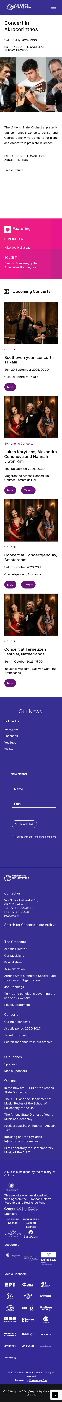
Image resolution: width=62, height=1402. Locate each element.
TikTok (9, 749)
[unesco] (49, 1258)
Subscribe (24, 824)
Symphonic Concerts (18, 443)
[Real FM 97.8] (10, 1334)
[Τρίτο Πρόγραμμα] (10, 1296)
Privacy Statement (17, 1004)
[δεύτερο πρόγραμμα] (46, 1285)
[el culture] (46, 1320)
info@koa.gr (11, 916)
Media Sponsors (15, 1071)
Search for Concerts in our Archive (30, 925)
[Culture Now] (46, 1308)
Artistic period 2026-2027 (22, 1028)
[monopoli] (10, 1358)
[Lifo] (28, 1308)
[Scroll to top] (55, 1395)
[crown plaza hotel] (13, 1233)
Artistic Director (15, 949)
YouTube (10, 742)
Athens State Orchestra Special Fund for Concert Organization (30, 978)
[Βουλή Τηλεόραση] (46, 1296)
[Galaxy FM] (10, 1320)
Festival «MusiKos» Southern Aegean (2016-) (30, 1128)
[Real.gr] (28, 1334)
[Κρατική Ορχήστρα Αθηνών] (18, 7)
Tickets (28, 490)
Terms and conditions (44, 836)
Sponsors (11, 1064)
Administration (14, 969)
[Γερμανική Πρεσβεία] (13, 1258)
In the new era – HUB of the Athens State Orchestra (29, 1090)
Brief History (13, 962)
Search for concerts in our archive (28, 1042)
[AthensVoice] (10, 1346)
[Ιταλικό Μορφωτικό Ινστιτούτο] (31, 1258)
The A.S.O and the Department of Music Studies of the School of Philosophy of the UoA (28, 1103)
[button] (53, 7)
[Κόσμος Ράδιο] (28, 1296)
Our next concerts (17, 1021)
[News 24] (46, 1334)
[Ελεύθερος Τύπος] (28, 1320)
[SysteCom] (31, 1234)
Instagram (11, 729)
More (10, 387)
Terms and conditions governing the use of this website (29, 996)
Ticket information (17, 1035)
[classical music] (46, 1346)
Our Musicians (14, 955)
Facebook (11, 736)
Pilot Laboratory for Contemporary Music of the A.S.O (28, 1150)
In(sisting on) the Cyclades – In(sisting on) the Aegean (24, 1139)
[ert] (10, 1285)
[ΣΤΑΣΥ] (10, 1308)
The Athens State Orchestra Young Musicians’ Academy (28, 1117)
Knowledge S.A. (38, 1380)
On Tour (9, 349)
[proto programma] (28, 1285)
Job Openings (14, 987)
